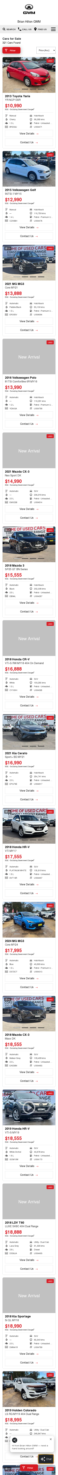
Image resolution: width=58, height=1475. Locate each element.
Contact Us (27, 142)
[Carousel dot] (17, 89)
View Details (26, 133)
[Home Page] (29, 9)
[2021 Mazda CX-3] (29, 450)
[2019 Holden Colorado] (29, 1389)
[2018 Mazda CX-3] (29, 1014)
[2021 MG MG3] (29, 263)
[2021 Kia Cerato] (29, 732)
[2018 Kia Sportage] (29, 1295)
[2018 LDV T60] (29, 1201)
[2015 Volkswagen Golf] (29, 169)
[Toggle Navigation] (53, 29)
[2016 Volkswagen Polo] (29, 356)
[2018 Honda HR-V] (29, 826)
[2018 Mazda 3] (29, 544)
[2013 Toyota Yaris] (29, 75)
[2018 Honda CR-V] (29, 638)
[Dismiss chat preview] (51, 1439)
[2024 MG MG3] (29, 920)
